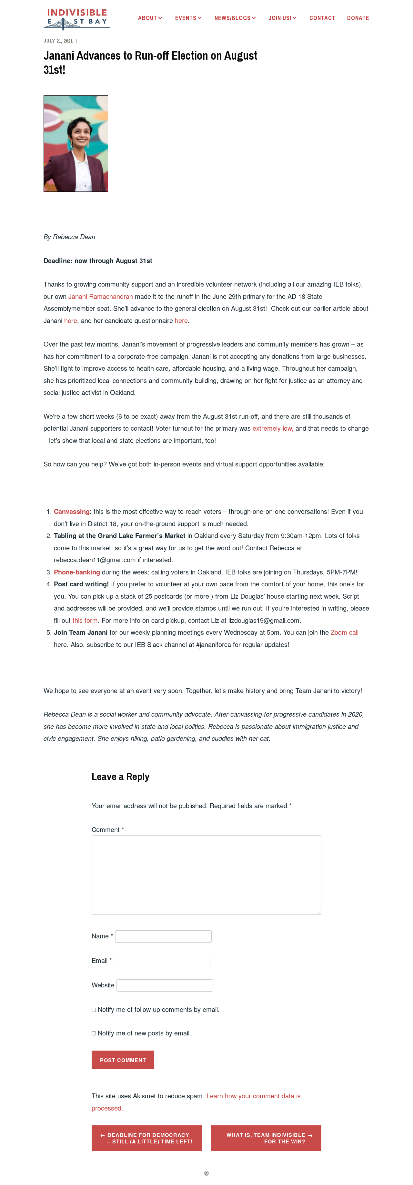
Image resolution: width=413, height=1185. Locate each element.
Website (103, 984)
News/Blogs (233, 18)
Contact (322, 18)
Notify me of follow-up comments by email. (159, 1009)
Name (102, 935)
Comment (108, 829)
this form (85, 620)
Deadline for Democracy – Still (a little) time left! (150, 1138)
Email (102, 960)
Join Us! (279, 18)
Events (185, 18)
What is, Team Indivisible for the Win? (266, 1138)
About (147, 18)
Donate (358, 18)
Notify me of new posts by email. (144, 1032)
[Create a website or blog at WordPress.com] (206, 1174)
